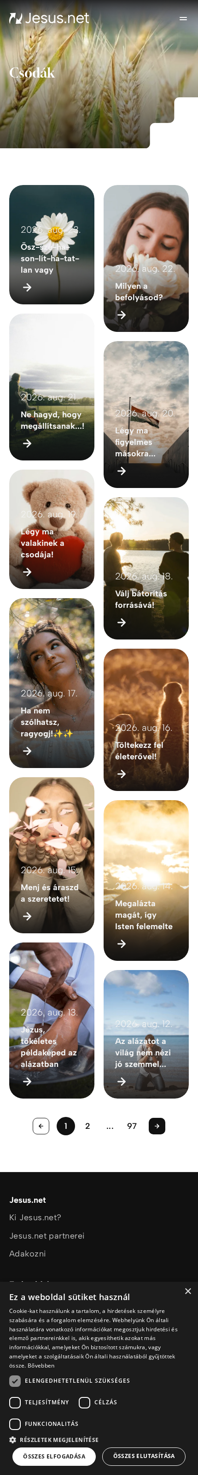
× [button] (187, 1291)
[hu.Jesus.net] (49, 18)
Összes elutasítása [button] (144, 1456)
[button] (99, 1439)
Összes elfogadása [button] (54, 1456)
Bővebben (41, 1365)
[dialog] (99, 1378)
